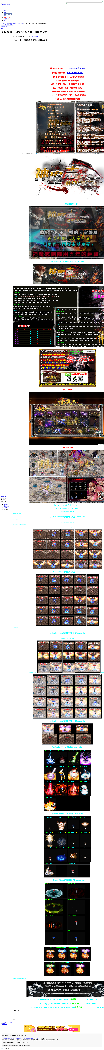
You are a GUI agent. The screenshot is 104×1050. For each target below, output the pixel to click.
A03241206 (3, 496)
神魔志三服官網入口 (77, 68)
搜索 (5, 15)
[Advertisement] (25, 55)
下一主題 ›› (10, 25)
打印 (2, 28)
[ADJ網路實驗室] (5, 4)
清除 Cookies (11, 1038)
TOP (14, 1019)
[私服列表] (20, 23)
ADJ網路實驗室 (5, 23)
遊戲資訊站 (13, 23)
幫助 (5, 20)
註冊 (5, 10)
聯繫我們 (18, 1038)
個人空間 (6, 504)
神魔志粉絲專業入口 (75, 73)
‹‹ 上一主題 (4, 25)
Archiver (39, 1038)
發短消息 (6, 506)
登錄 (5, 12)
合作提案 (4, 1038)
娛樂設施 (6, 19)
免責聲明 (33, 1038)
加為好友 (6, 507)
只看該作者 (35, 36)
